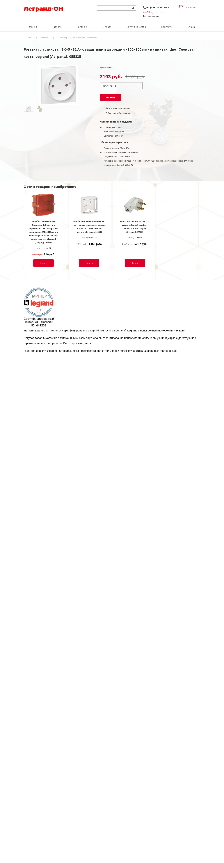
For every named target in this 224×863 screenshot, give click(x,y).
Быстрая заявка (150, 16)
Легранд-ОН (43, 8)
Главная (32, 26)
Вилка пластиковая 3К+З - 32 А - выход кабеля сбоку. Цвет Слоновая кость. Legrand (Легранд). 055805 (134, 226)
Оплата (107, 26)
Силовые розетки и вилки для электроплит (77, 37)
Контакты (166, 26)
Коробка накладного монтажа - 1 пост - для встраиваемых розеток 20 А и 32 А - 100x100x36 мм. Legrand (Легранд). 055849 (89, 226)
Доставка (81, 26)
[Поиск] (133, 8)
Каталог (56, 26)
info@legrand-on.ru (153, 12)
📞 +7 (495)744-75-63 (155, 7)
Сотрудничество (136, 26)
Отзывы (191, 26)
